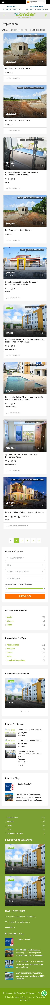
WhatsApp (21, 993)
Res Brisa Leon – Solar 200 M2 (18, 230)
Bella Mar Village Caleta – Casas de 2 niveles (24, 512)
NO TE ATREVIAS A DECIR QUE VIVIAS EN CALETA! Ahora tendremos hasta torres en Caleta (29, 964)
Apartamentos (13, 645)
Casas (9, 652)
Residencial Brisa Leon (37, 36)
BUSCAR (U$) (25, 596)
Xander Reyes (13, 526)
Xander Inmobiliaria (14, 78)
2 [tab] (26, 712)
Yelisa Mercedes (23, 526)
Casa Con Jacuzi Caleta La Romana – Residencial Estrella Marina (21, 283)
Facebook (9, 993)
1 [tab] (23, 712)
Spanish (33, 2)
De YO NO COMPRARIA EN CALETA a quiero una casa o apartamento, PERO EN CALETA (30, 976)
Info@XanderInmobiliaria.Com (11, 9)
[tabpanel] (25, 693)
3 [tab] (29, 712)
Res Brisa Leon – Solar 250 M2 (18, 120)
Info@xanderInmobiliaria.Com (19, 922)
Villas (9, 656)
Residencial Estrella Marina (35, 140)
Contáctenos (10, 927)
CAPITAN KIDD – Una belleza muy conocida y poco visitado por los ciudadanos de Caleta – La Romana (29, 797)
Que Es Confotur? (24, 784)
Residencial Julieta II (37, 307)
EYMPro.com (25, 1000)
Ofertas (20, 36)
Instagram (33, 993)
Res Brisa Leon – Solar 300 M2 (18, 68)
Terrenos (11, 649)
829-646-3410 (11, 6)
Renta (9, 625)
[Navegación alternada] (3, 2)
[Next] (33, 540)
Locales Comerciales (16, 660)
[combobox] (22, 29)
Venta (26, 36)
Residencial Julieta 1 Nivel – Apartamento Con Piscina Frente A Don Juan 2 (25, 341)
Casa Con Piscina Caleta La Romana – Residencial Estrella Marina (21, 173)
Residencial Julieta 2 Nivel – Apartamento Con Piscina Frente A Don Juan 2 (25, 398)
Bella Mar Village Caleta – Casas (33, 479)
